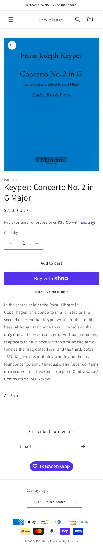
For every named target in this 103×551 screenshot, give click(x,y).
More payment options (51, 291)
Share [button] (15, 395)
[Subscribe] (83, 446)
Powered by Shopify (64, 541)
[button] (11, 19)
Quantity (11, 232)
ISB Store (42, 541)
